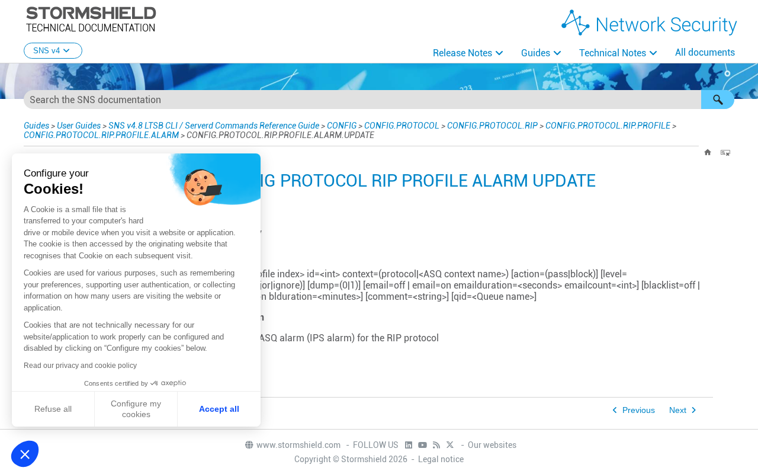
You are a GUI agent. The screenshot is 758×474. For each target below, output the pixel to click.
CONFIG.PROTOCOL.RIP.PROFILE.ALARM (101, 135)
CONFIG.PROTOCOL (401, 125)
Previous (638, 410)
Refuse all (53, 409)
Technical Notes (612, 53)
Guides (535, 53)
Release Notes (462, 53)
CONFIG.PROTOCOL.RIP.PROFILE (607, 125)
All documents (705, 52)
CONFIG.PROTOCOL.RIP (492, 125)
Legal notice (441, 459)
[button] (717, 99)
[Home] (707, 152)
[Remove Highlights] (725, 152)
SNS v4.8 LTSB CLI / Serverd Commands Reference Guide (213, 125)
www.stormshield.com (299, 445)
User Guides (79, 125)
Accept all (219, 409)
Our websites (492, 445)
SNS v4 (46, 50)
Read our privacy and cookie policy (80, 365)
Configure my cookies (136, 409)
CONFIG (341, 125)
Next (677, 410)
